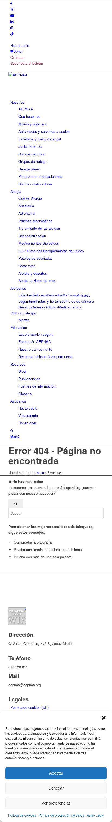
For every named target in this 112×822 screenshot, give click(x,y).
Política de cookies (22, 815)
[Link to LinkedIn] (12, 21)
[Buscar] (11, 430)
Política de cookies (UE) (29, 707)
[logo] (49, 74)
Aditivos (51, 307)
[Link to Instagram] (11, 27)
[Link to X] (12, 9)
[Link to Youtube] (12, 15)
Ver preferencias (56, 803)
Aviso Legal (95, 815)
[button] (104, 718)
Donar (18, 51)
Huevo (42, 295)
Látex (22, 295)
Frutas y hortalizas (50, 301)
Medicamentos (69, 307)
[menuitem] (57, 45)
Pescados (55, 295)
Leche (32, 295)
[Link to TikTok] (11, 33)
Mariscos (70, 295)
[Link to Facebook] (11, 3)
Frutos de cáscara (79, 301)
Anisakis (84, 295)
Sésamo (25, 307)
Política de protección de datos (61, 815)
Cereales (38, 307)
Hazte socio (19, 45)
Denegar (56, 788)
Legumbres (27, 301)
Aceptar (56, 773)
